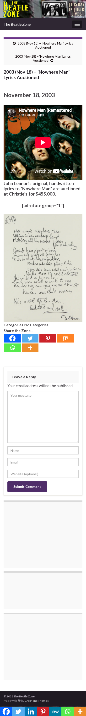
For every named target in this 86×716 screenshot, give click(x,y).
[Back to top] (75, 705)
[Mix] (65, 338)
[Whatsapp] (12, 347)
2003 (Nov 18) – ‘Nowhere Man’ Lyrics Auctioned (45, 45)
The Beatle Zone (17, 24)
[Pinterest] (47, 338)
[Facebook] (12, 338)
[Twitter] (30, 338)
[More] (30, 347)
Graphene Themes (37, 700)
